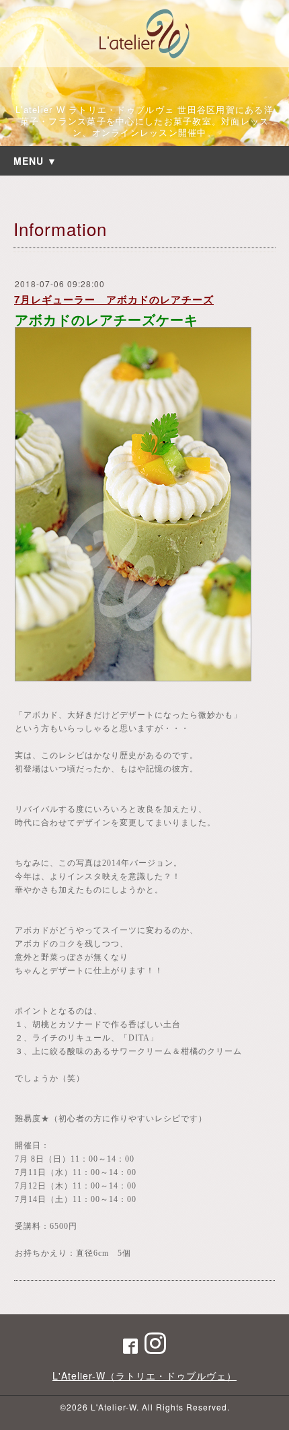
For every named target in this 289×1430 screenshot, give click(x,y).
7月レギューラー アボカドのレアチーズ (114, 299)
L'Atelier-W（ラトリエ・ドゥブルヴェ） (144, 1375)
